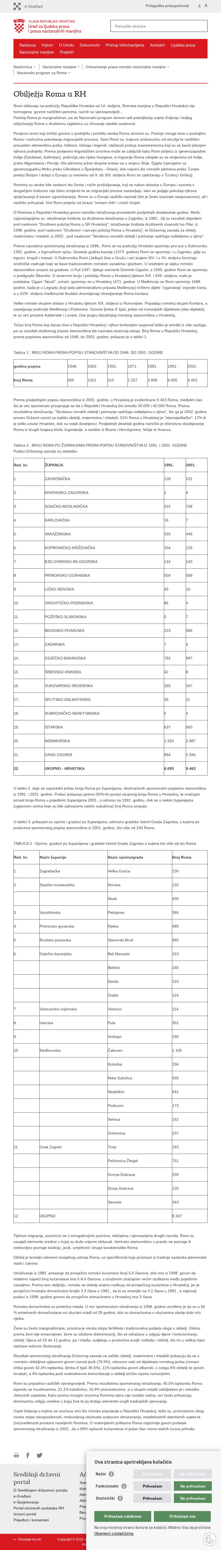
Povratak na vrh (29, 1539)
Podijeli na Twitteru (39, 1455)
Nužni (101, 1474)
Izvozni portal (24, 1514)
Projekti (67, 52)
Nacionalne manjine (36, 52)
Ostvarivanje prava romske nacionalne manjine (126, 67)
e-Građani (22, 1496)
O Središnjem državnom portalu (40, 1490)
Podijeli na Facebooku (28, 1455)
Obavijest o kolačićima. (114, 1533)
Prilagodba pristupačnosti (167, 6)
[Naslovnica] (61, 26)
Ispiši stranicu (16, 1455)
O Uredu (66, 45)
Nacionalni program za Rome (42, 73)
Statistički (105, 1498)
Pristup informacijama (125, 45)
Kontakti (157, 45)
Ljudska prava (183, 45)
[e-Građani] (36, 6)
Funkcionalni (107, 1486)
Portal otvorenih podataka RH (38, 1508)
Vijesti (47, 45)
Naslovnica (22, 67)
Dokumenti (90, 45)
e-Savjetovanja (26, 1502)
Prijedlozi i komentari (31, 1520)
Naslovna (27, 45)
